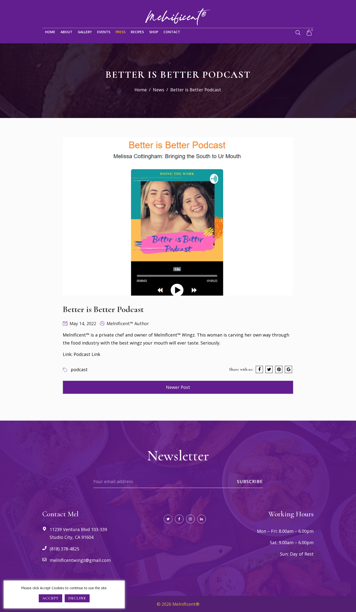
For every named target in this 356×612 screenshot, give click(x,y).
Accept (50, 598)
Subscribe (250, 481)
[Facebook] (179, 519)
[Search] (298, 32)
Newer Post (178, 387)
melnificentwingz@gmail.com (80, 560)
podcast (79, 369)
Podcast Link (87, 354)
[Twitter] (168, 519)
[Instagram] (190, 519)
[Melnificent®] (178, 16)
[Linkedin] (201, 519)
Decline (77, 598)
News (158, 90)
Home (140, 90)
